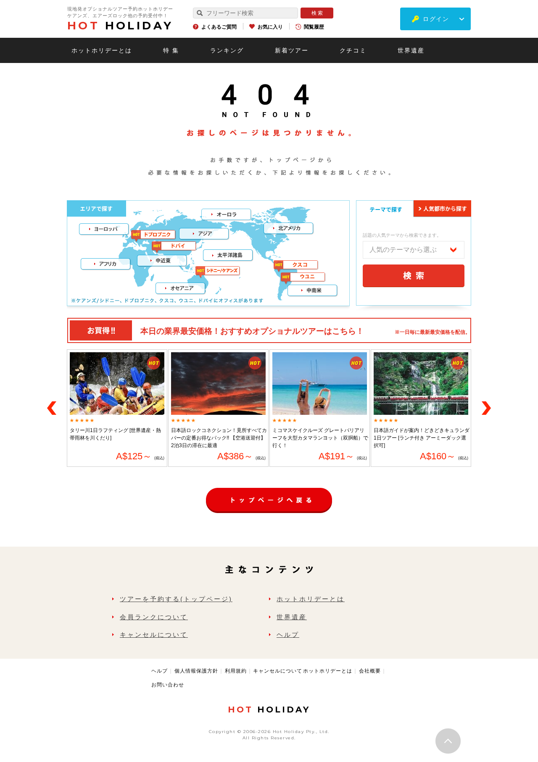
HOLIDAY (120, 25)
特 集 (171, 50)
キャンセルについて (154, 634)
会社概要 (370, 671)
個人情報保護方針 (196, 671)
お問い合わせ (167, 685)
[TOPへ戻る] (269, 492)
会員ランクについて (154, 617)
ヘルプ (288, 634)
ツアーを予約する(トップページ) (176, 598)
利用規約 (236, 671)
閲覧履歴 (314, 27)
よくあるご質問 (219, 27)
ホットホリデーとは (101, 50)
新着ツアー (292, 50)
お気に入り (270, 27)
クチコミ (353, 50)
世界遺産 (411, 50)
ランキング (227, 50)
